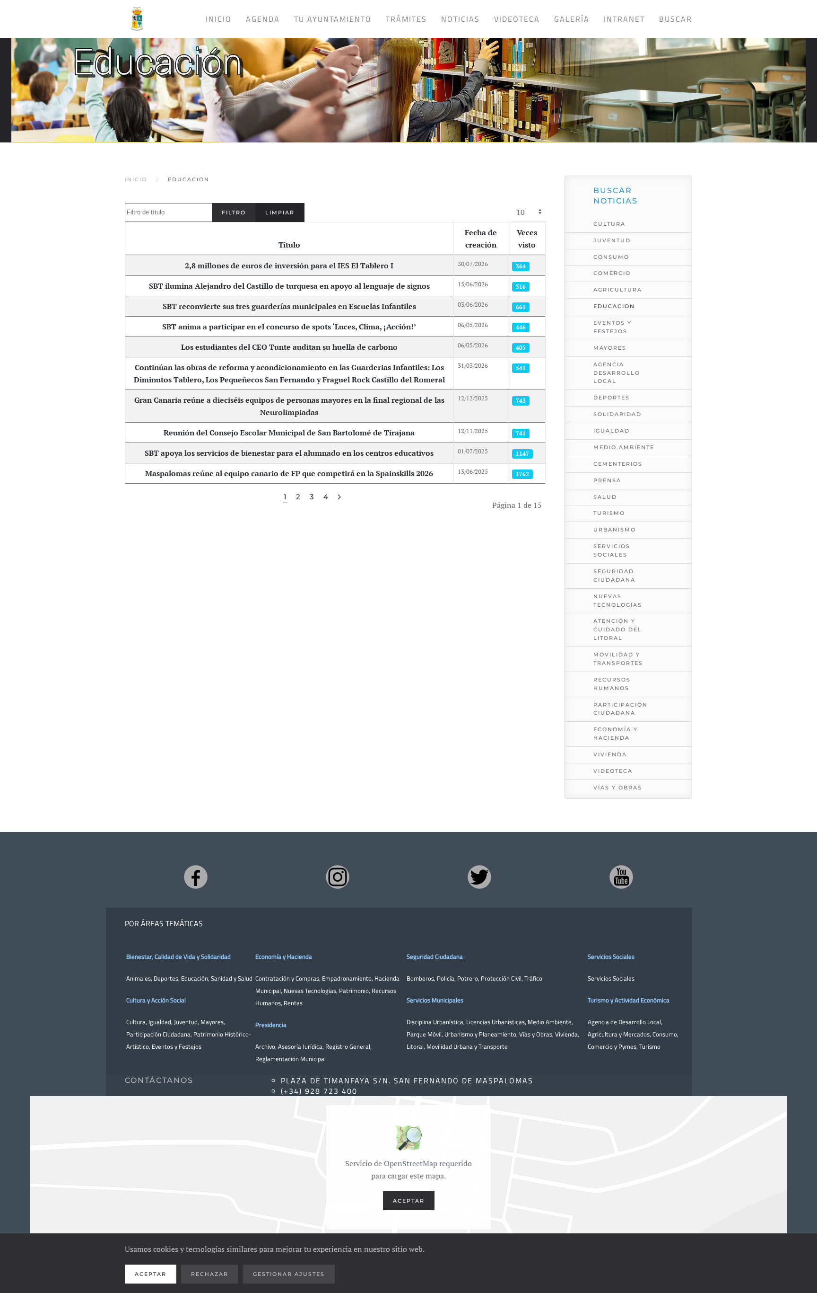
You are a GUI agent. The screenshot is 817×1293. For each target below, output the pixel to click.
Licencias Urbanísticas (495, 1022)
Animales (138, 978)
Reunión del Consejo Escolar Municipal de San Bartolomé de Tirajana (289, 432)
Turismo (609, 513)
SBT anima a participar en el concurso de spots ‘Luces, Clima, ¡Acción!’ (289, 326)
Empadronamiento (347, 978)
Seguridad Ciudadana (614, 575)
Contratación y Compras (287, 978)
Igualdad (611, 430)
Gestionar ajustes (289, 1274)
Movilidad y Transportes (618, 658)
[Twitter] (479, 877)
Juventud (612, 240)
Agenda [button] (263, 19)
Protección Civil (501, 978)
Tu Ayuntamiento (333, 19)
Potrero (467, 978)
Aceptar (409, 1200)
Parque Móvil (424, 1034)
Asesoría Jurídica (300, 1046)
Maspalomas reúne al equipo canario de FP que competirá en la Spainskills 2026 (289, 473)
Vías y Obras (617, 787)
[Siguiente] (339, 497)
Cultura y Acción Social (156, 1000)
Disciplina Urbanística (435, 1022)
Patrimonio (354, 990)
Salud (605, 497)
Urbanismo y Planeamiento (480, 1034)
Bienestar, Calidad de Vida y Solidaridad (178, 956)
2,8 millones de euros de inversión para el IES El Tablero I (289, 265)
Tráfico (533, 978)
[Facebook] (196, 877)
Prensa (607, 480)
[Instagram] (337, 877)
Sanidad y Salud (230, 978)
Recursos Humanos (612, 683)
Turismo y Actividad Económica (628, 1000)
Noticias (460, 19)
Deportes (611, 397)
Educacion (614, 306)
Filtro (234, 212)
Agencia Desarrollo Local (616, 373)
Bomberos (420, 978)
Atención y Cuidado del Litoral (617, 629)
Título (289, 244)
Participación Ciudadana (620, 709)
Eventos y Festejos (612, 327)
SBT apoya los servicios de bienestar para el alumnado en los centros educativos (289, 453)
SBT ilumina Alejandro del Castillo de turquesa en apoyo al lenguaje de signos (289, 286)
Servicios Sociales (611, 550)
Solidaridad (617, 414)
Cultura (609, 224)
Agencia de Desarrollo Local (624, 1022)
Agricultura (617, 289)
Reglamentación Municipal (290, 1058)
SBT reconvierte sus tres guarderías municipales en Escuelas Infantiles (289, 306)
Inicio (219, 19)
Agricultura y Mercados (619, 1034)
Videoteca (517, 19)
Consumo (611, 257)
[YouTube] (621, 877)
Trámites (406, 19)
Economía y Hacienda (615, 733)
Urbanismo (614, 529)
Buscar (675, 19)
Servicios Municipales (435, 1000)
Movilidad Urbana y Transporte (467, 1046)
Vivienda (610, 754)
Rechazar (209, 1274)
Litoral (415, 1046)
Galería (572, 19)
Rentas (293, 1003)
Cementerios (618, 464)
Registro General (347, 1046)
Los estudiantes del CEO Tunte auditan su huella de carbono (289, 347)
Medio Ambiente (623, 447)
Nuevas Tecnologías (617, 600)
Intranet (624, 19)
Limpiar (280, 212)
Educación (194, 978)
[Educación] (408, 81)
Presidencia (271, 1024)
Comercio (612, 273)
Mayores (609, 348)
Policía (445, 978)
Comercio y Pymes (612, 1046)
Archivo (265, 1046)
